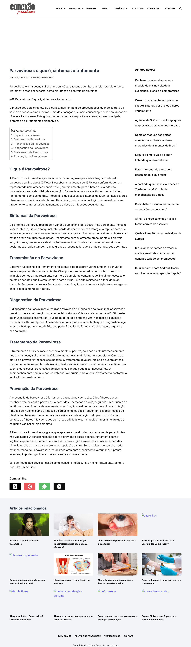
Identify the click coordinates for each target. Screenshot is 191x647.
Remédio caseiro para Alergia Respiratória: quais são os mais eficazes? (71, 544)
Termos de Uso (112, 636)
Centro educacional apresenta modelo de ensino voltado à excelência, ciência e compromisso (157, 86)
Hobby (105, 8)
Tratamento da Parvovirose (31, 152)
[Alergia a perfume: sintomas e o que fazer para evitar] (73, 600)
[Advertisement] (95, 38)
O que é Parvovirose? (26, 135)
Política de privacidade (88, 636)
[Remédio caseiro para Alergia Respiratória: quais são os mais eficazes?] (73, 524)
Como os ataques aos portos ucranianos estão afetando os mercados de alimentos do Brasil (155, 140)
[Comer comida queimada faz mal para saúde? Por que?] (29, 564)
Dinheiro (91, 8)
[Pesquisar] (180, 8)
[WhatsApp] (44, 486)
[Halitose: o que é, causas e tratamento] (29, 524)
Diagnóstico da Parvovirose (31, 148)
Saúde (59, 8)
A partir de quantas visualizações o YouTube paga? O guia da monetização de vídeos (157, 189)
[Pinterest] (29, 486)
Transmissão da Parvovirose (31, 143)
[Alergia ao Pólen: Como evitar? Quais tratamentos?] (29, 600)
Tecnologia (137, 8)
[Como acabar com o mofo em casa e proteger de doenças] (117, 600)
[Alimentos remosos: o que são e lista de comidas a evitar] (117, 564)
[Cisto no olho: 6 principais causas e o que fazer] (117, 524)
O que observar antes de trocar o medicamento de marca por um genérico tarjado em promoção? (156, 253)
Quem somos (64, 636)
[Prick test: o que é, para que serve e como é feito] (161, 564)
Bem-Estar (74, 8)
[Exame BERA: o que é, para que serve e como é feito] (161, 600)
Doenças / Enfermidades (42, 78)
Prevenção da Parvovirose (30, 156)
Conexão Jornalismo (107, 645)
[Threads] (59, 486)
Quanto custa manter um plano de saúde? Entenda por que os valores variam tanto (157, 106)
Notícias (119, 8)
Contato (170, 8)
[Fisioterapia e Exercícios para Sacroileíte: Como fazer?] (161, 524)
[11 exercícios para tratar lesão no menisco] (73, 564)
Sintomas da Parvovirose (29, 139)
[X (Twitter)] (15, 486)
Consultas (153, 8)
